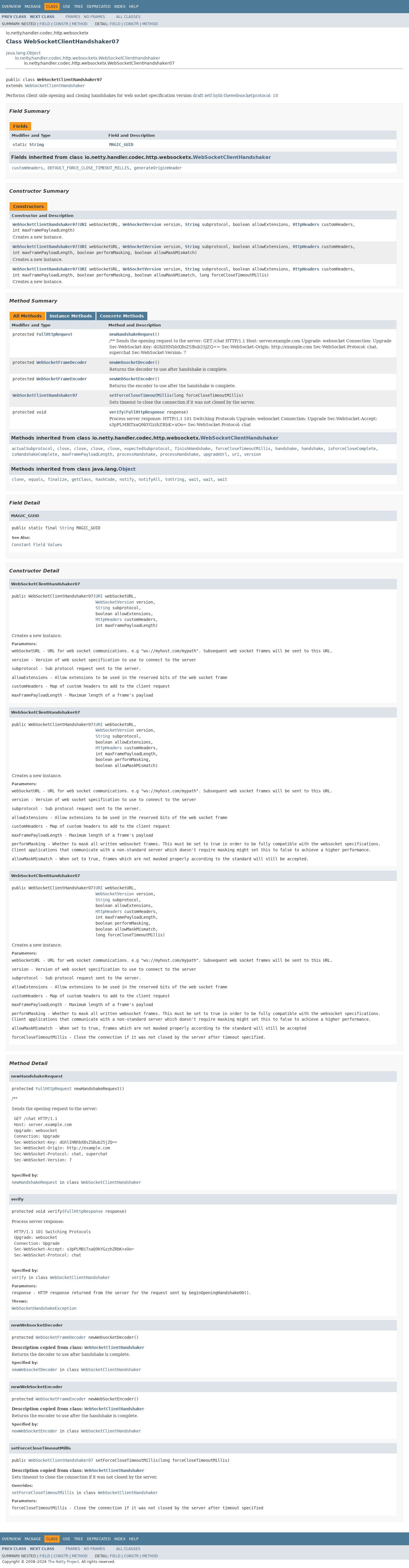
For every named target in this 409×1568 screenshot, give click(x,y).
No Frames (94, 17)
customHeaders (27, 167)
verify (116, 412)
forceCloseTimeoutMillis (242, 448)
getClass (81, 479)
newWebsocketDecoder (132, 362)
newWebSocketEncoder (132, 378)
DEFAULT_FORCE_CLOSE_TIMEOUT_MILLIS (88, 167)
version (252, 454)
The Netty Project (63, 1562)
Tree (78, 6)
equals (35, 479)
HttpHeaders (306, 224)
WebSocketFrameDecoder (62, 362)
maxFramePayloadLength (87, 454)
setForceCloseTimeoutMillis (140, 395)
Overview (11, 6)
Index (119, 6)
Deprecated (98, 6)
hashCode (105, 479)
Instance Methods (71, 316)
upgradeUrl (215, 454)
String (36, 144)
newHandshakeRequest (132, 334)
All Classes (128, 17)
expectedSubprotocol (147, 448)
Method (79, 24)
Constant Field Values (37, 544)
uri (235, 454)
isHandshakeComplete (34, 454)
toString (174, 479)
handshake (286, 448)
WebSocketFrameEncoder (62, 378)
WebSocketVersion (142, 224)
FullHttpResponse (145, 412)
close (63, 448)
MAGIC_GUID (121, 144)
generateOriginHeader (158, 167)
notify (126, 479)
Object (127, 469)
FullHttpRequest (54, 334)
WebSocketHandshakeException (44, 1308)
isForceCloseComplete (352, 448)
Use (66, 6)
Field (45, 24)
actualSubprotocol (32, 448)
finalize (57, 479)
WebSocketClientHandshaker (55, 85)
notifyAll (149, 479)
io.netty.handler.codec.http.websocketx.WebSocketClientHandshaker (87, 58)
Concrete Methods (122, 316)
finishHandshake (192, 448)
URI (83, 224)
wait (194, 479)
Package (33, 6)
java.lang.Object (23, 53)
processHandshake (136, 454)
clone (18, 479)
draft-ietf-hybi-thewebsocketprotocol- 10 (235, 95)
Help (133, 6)
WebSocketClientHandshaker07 (45, 224)
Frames (73, 17)
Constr (61, 24)
